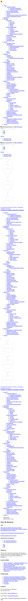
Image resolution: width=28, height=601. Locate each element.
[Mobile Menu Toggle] (1, 3)
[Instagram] (4, 133)
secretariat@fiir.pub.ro (13, 595)
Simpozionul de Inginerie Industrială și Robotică (15, 578)
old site (2, 136)
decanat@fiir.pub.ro (12, 593)
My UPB (6, 582)
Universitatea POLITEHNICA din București (14, 579)
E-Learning (6, 583)
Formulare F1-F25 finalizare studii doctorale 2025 (12, 533)
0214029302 (19, 126)
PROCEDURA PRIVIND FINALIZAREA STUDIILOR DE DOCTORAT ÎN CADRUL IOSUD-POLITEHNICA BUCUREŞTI (14, 529)
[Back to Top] (1, 1)
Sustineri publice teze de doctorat (8, 535)
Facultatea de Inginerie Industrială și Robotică (14, 576)
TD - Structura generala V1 (10, 540)
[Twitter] (4, 132)
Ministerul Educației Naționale (11, 581)
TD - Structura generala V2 (10, 542)
